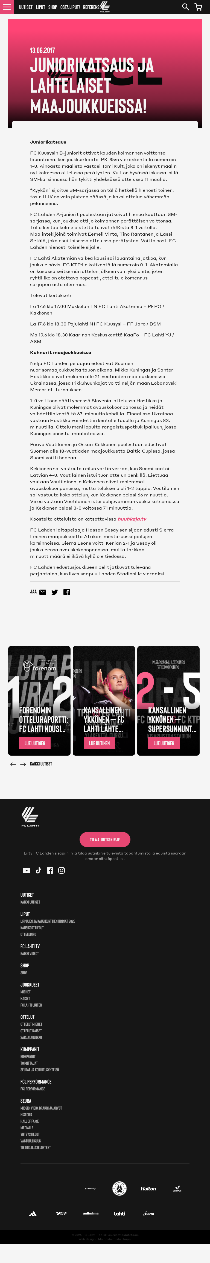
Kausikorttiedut (32, 927)
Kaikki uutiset (41, 764)
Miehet (26, 991)
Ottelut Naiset (31, 1030)
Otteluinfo (28, 934)
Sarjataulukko (31, 1037)
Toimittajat (29, 1062)
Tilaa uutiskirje (105, 839)
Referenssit (94, 7)
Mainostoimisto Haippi (115, 1239)
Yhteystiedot (30, 1134)
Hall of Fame (30, 1121)
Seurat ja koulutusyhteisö (40, 1069)
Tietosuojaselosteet (36, 1147)
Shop (52, 7)
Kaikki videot (30, 953)
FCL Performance (33, 1088)
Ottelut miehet (31, 1024)
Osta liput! (70, 7)
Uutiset (26, 7)
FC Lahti (89, 1234)
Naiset (25, 998)
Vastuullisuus (31, 1140)
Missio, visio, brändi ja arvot (41, 1107)
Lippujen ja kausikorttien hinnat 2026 (48, 921)
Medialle (27, 1127)
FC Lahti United (31, 1004)
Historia (27, 1114)
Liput (40, 7)
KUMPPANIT (28, 1056)
